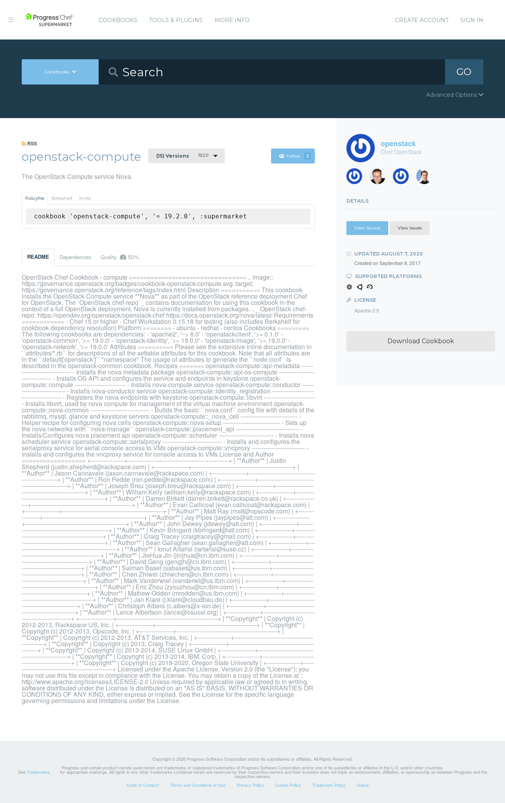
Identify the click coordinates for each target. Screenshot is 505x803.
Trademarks (38, 772)
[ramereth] (380, 178)
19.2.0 (182, 155)
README (38, 256)
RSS (31, 143)
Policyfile (34, 198)
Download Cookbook (420, 341)
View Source (367, 228)
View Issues (410, 228)
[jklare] (404, 178)
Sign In (471, 20)
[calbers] (427, 178)
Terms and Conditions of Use (198, 785)
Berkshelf (62, 198)
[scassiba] (357, 178)
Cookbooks (118, 20)
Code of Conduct (143, 785)
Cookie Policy (288, 785)
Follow (297, 156)
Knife (85, 198)
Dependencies (75, 257)
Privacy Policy (250, 785)
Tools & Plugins (176, 20)
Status (363, 785)
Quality (120, 257)
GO (463, 71)
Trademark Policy (329, 785)
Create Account (422, 20)
